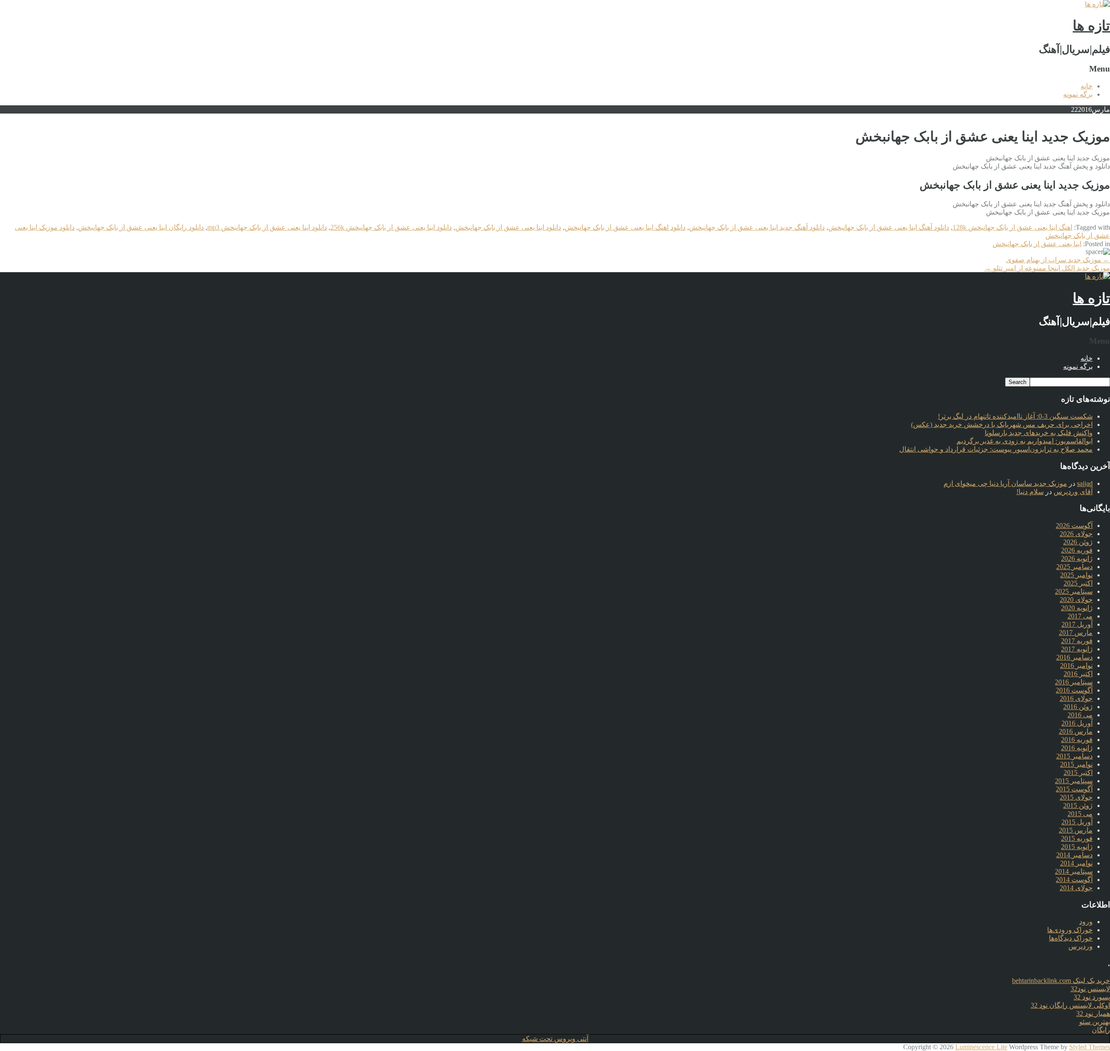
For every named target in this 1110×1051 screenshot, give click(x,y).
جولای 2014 (1076, 888)
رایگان (1101, 1030)
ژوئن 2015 (1078, 805)
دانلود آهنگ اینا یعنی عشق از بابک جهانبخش (888, 227)
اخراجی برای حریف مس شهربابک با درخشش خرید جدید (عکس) (1002, 424)
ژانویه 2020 (1077, 608)
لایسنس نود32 (1090, 988)
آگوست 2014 (1074, 879)
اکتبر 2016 (1078, 673)
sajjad (1085, 483)
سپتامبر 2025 (1074, 591)
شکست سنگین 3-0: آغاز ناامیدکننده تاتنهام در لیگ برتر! (1015, 416)
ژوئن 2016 (1078, 706)
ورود (1086, 921)
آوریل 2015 (1077, 822)
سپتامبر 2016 (1074, 682)
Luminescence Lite (981, 1047)
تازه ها (1091, 25)
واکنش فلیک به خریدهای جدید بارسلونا (1039, 432)
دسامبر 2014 (1074, 855)
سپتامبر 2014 (1074, 871)
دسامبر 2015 (1074, 756)
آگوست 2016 (1074, 690)
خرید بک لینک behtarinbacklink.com (1061, 980)
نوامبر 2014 (1076, 863)
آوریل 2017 (1077, 624)
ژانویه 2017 (1077, 649)
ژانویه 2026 (1077, 558)
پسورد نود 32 (1092, 997)
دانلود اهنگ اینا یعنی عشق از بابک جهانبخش (625, 227)
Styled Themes (1089, 1047)
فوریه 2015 (1077, 838)
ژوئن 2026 (1078, 542)
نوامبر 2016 (1076, 665)
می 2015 (1080, 813)
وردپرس (1080, 946)
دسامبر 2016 (1074, 657)
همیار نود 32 (1093, 1013)
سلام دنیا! (1030, 491)
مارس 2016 (1076, 731)
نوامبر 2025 (1076, 575)
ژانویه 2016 (1077, 748)
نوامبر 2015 (1076, 764)
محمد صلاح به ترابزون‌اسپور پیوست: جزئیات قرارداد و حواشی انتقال (996, 449)
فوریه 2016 (1077, 739)
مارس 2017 (1076, 632)
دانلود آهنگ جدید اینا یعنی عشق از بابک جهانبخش (757, 227)
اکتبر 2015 (1078, 772)
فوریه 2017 (1077, 640)
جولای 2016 (1076, 698)
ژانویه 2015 (1077, 846)
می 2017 (1080, 616)
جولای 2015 (1076, 797)
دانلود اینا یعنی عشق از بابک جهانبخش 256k (391, 227)
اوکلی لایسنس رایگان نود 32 (1070, 1005)
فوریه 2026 (1077, 550)
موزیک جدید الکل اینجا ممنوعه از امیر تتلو (1047, 268)
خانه (1087, 86)
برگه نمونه (1078, 94)
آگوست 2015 (1074, 789)
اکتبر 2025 (1078, 583)
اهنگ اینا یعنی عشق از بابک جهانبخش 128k (1012, 227)
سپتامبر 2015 (1074, 780)
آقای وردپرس (1073, 491)
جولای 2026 (1076, 533)
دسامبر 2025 (1074, 566)
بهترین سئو (1094, 1021)
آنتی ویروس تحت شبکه (555, 1038)
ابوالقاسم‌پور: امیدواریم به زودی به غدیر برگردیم (1025, 441)
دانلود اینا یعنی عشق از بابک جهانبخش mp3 (267, 227)
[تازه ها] (1097, 4)
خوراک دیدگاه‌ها (1071, 938)
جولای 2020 (1076, 599)
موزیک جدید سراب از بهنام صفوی (1058, 260)
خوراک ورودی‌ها (1070, 930)
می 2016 (1080, 715)
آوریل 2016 (1077, 723)
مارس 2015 (1076, 830)
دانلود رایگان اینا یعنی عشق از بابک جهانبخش (141, 227)
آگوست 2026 (1074, 525)
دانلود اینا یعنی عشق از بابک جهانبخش (508, 227)
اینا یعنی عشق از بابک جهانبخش (1036, 243)
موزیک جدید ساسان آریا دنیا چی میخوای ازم (1005, 483)
